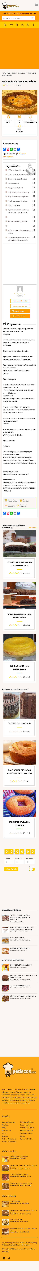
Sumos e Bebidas (26, 1139)
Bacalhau (5, 1125)
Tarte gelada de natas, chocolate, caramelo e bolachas (20, 917)
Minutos (18, 858)
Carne (4, 1133)
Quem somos (6, 1243)
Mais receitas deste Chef (20, 301)
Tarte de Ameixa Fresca (20, 986)
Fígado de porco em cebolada (23, 996)
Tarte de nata (15, 1201)
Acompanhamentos (8, 1122)
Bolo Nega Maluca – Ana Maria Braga (19, 615)
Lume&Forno (30, 122)
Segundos (29, 858)
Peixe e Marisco (25, 1125)
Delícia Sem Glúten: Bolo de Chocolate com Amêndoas (21, 929)
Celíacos (5, 1136)
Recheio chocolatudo (19, 724)
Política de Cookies (8, 1245)
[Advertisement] (19, 48)
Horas (8, 858)
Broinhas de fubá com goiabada (19, 823)
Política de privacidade (28, 1243)
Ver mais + (33, 527)
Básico (19, 131)
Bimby (4, 1128)
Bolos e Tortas (6, 1130)
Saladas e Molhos (26, 1133)
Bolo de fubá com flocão (21, 965)
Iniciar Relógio (11, 869)
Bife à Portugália (16, 1219)
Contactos (15, 1243)
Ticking (31, 867)
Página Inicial (6, 73)
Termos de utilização (23, 1245)
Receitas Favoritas (20, 316)
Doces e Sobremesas (19, 73)
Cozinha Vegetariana (9, 1139)
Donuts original (17, 938)
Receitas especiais (26, 1130)
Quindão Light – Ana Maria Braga (19, 667)
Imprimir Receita (11, 143)
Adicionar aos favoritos (20, 306)
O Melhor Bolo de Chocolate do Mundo (23, 1229)
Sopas (22, 1136)
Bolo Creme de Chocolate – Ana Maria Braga (19, 564)
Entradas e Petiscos (27, 1122)
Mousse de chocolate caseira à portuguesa (23, 976)
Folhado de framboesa (20, 948)
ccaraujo (20, 296)
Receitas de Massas (27, 1128)
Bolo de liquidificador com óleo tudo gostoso (19, 771)
